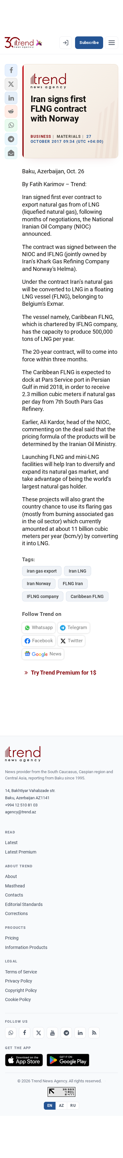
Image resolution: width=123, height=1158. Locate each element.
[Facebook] (24, 1032)
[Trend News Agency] (22, 754)
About (11, 876)
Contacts (14, 894)
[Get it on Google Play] (68, 1060)
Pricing (12, 937)
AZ (61, 1105)
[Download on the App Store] (24, 1060)
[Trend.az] (23, 42)
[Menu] (111, 42)
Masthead (15, 885)
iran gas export (42, 571)
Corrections (16, 913)
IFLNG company (43, 596)
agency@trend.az (20, 812)
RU (73, 1105)
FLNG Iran (73, 583)
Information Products (26, 947)
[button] (11, 70)
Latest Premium (20, 851)
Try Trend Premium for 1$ (63, 672)
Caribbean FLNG (87, 596)
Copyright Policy (21, 990)
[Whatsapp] (10, 1032)
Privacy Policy (18, 980)
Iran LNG (77, 571)
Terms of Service (21, 971)
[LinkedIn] (80, 1032)
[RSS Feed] (94, 1032)
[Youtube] (52, 1032)
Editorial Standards (24, 904)
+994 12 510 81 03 (21, 805)
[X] (38, 1032)
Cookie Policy (18, 999)
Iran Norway (39, 583)
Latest (11, 842)
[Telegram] (66, 1032)
